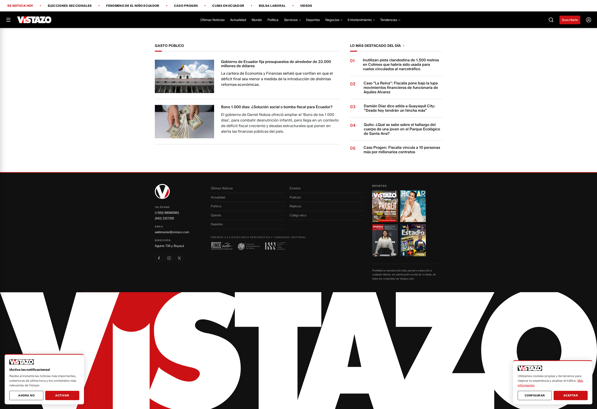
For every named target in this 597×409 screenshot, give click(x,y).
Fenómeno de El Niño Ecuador (132, 5)
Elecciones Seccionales (70, 5)
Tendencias (388, 20)
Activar (62, 395)
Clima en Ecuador (228, 5)
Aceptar (570, 395)
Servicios (291, 20)
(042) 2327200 (164, 218)
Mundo (257, 20)
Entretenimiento (360, 20)
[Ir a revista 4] (413, 240)
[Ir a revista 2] (413, 206)
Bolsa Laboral (272, 5)
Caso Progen (186, 5)
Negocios (332, 20)
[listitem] (159, 258)
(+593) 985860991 (167, 213)
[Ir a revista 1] (385, 206)
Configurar (535, 395)
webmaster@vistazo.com (172, 232)
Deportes (313, 20)
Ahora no (26, 395)
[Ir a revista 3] (385, 240)
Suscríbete (570, 20)
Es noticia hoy (20, 5)
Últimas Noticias (212, 20)
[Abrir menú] (8, 20)
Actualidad (238, 20)
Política (272, 20)
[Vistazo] (34, 20)
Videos (306, 5)
